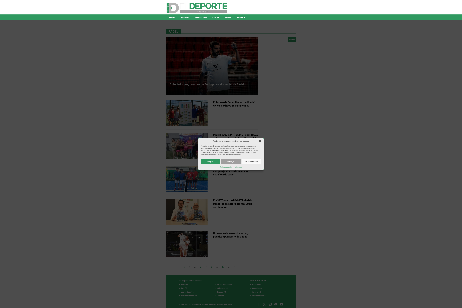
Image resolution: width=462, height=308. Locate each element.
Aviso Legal (238, 167)
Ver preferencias (252, 161)
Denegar (231, 161)
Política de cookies (226, 167)
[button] (260, 141)
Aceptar (210, 161)
